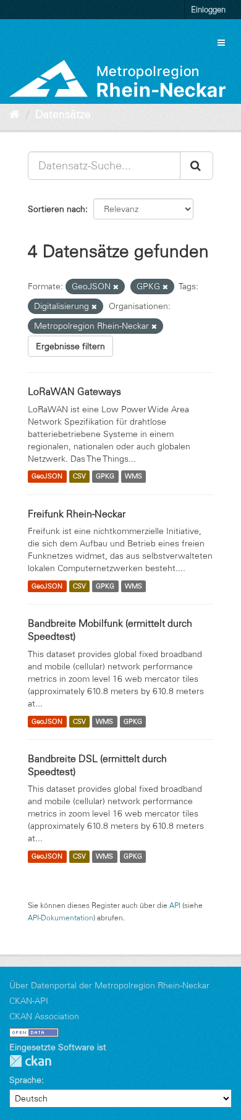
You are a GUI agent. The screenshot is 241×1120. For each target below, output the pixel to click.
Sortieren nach (56, 208)
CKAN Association (44, 1016)
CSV (79, 476)
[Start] (14, 114)
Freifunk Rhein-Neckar (76, 513)
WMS (133, 476)
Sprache (25, 1079)
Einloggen (208, 9)
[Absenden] (196, 165)
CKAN (30, 1060)
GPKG (105, 476)
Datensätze (63, 114)
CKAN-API (28, 1000)
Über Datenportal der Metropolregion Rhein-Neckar (109, 985)
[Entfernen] (116, 286)
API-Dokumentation (60, 917)
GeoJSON (47, 476)
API (174, 905)
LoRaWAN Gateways (74, 391)
